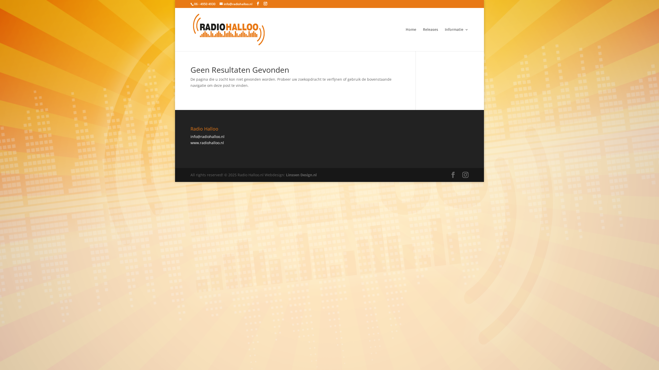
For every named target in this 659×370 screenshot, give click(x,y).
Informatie (454, 30)
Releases (430, 30)
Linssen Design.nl (301, 174)
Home (411, 30)
